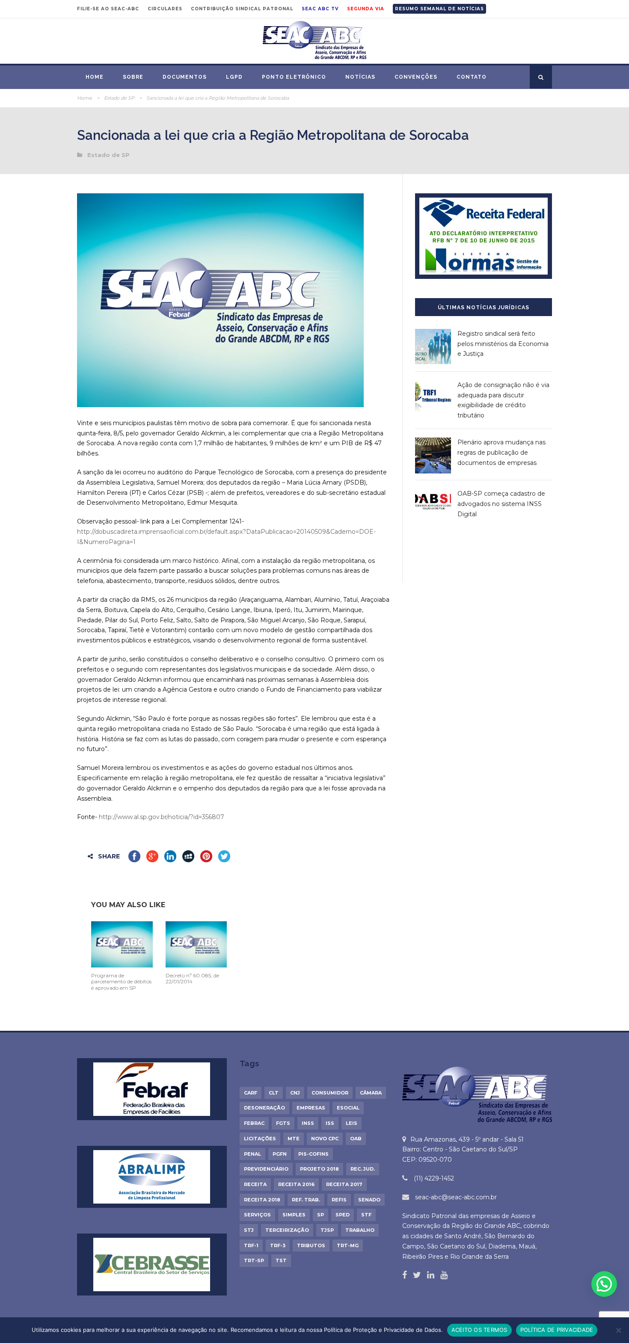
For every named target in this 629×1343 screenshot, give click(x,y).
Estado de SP (119, 98)
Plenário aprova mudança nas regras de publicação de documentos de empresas (501, 452)
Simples (294, 1215)
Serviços (257, 1215)
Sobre (133, 77)
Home (95, 77)
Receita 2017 (344, 1184)
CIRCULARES (165, 9)
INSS (308, 1123)
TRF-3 (277, 1245)
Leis (351, 1123)
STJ (249, 1230)
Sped (342, 1215)
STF (366, 1215)
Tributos (311, 1245)
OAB (356, 1139)
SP (320, 1215)
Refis (339, 1200)
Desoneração (264, 1108)
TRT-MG (348, 1245)
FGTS (283, 1123)
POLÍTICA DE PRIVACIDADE (556, 1329)
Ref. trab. (306, 1200)
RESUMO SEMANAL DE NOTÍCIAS (439, 9)
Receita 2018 (262, 1200)
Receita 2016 (296, 1184)
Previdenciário (266, 1169)
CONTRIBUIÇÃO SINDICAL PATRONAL (242, 9)
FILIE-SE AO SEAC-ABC (108, 9)
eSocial (348, 1108)
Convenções (416, 77)
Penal (252, 1154)
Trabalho (359, 1230)
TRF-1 (251, 1245)
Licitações (260, 1139)
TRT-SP (254, 1260)
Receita (255, 1184)
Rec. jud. (362, 1169)
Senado (369, 1200)
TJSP (327, 1230)
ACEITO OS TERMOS (479, 1329)
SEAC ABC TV (320, 9)
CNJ (295, 1093)
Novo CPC (324, 1139)
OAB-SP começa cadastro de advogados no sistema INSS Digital (501, 504)
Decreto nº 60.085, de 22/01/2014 (192, 978)
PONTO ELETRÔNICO (294, 77)
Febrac (254, 1123)
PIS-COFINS (313, 1154)
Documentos (185, 77)
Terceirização (287, 1230)
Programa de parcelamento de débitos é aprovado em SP (121, 981)
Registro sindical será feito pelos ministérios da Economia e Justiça (503, 344)
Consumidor (330, 1093)
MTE (294, 1139)
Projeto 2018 (319, 1169)
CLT (274, 1093)
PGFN (280, 1154)
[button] (604, 1284)
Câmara (371, 1093)
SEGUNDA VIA (365, 9)
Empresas (311, 1108)
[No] (618, 1330)
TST (281, 1260)
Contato (472, 77)
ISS (330, 1123)
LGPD (234, 77)
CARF (250, 1093)
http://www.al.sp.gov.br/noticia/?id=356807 (161, 817)
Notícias (360, 77)
